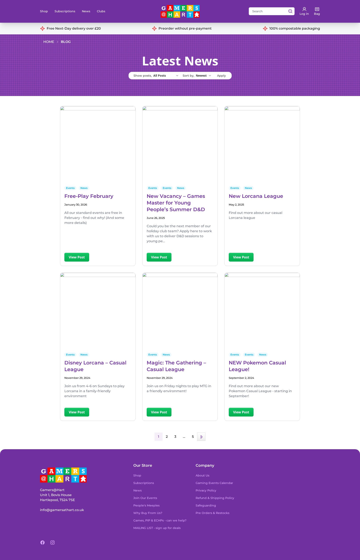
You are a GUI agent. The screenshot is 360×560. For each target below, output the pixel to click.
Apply (221, 75)
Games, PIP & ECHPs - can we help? (159, 520)
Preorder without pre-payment (185, 28)
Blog (66, 42)
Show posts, (143, 75)
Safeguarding (206, 505)
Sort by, (189, 75)
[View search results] (289, 11)
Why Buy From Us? (147, 513)
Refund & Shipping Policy (215, 498)
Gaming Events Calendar (214, 483)
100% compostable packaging (294, 28)
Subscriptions (65, 11)
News (86, 11)
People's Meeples (146, 505)
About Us (202, 475)
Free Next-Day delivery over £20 (74, 28)
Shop (44, 11)
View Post (77, 257)
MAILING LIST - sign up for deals (157, 528)
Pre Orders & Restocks (212, 513)
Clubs (101, 11)
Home (48, 42)
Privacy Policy (206, 490)
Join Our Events (145, 498)
